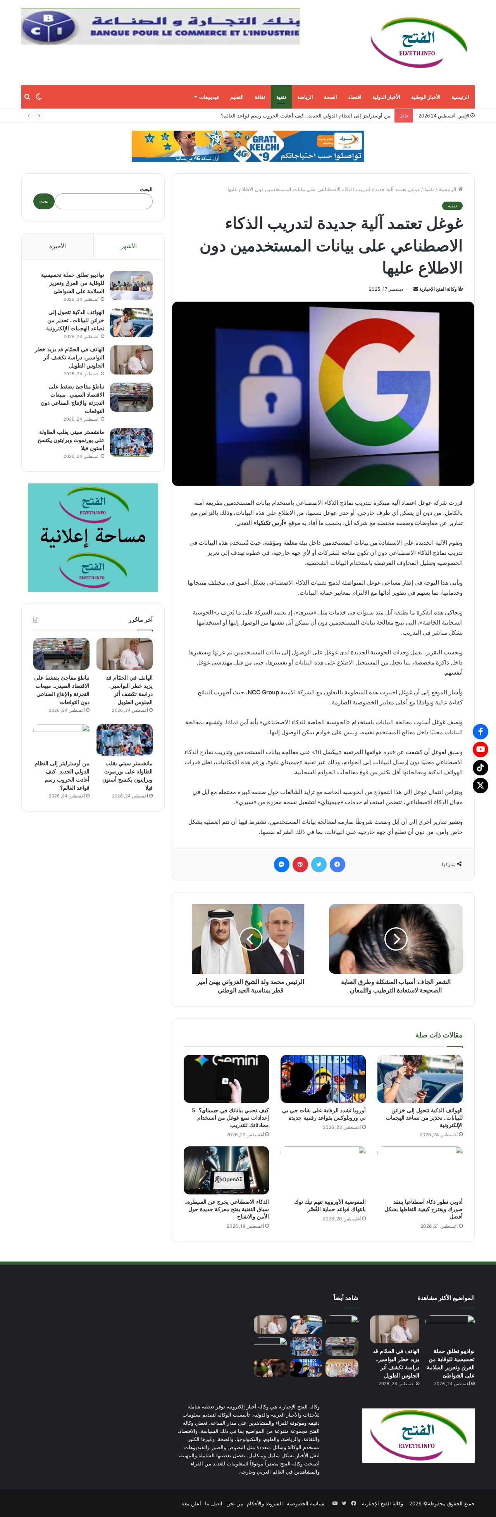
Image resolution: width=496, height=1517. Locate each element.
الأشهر (129, 246)
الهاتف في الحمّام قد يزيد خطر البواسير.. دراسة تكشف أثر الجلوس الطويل (69, 357)
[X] (480, 785)
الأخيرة (57, 246)
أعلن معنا (191, 1503)
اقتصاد (355, 96)
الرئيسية (460, 96)
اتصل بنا (213, 1503)
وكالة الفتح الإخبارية (438, 289)
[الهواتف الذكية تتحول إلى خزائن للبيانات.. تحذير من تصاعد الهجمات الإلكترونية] (420, 1079)
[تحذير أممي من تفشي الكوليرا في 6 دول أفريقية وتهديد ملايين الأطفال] (270, 1367)
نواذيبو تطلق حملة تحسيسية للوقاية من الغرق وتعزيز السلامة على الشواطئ (72, 283)
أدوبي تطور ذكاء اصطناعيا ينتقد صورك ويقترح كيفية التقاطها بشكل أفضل (423, 1209)
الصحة (330, 96)
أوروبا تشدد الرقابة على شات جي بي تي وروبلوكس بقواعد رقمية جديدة (324, 1114)
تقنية (281, 96)
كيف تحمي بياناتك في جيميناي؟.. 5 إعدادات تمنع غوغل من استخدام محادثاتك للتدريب (230, 1118)
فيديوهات (209, 96)
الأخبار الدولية (386, 96)
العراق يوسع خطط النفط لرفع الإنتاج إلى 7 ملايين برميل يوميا (325, 115)
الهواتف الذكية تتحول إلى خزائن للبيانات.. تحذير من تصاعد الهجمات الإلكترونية (424, 1118)
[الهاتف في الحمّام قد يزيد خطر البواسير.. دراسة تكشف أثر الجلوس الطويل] (131, 360)
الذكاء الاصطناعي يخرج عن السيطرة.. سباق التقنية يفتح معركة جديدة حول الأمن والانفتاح (227, 1209)
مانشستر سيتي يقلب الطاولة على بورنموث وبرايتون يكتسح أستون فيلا (71, 440)
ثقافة (260, 96)
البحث (146, 189)
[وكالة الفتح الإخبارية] (418, 43)
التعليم (237, 96)
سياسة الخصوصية (305, 1503)
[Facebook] (480, 731)
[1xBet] (248, 146)
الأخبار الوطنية (426, 96)
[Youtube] (480, 749)
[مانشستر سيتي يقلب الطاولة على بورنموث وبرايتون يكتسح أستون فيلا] (131, 442)
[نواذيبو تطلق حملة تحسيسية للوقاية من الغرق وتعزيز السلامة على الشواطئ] (131, 285)
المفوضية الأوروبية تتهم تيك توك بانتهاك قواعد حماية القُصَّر (330, 1205)
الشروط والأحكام (265, 1503)
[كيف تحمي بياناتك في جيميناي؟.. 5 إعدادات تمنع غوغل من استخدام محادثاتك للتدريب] (226, 1079)
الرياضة (305, 96)
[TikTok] (480, 767)
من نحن (234, 1503)
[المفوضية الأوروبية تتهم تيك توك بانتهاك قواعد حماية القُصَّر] (323, 1170)
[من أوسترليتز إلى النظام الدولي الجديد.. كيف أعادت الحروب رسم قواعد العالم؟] (61, 740)
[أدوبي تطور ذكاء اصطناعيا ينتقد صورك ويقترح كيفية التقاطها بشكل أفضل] (420, 1170)
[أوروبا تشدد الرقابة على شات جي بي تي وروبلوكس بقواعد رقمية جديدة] (323, 1079)
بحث (44, 201)
